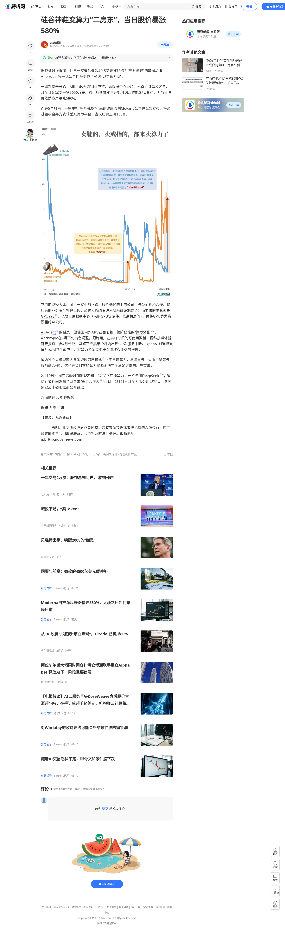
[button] (233, 34)
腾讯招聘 (123, 907)
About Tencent (61, 907)
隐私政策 (88, 907)
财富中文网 (47, 557)
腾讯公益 (135, 907)
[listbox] (107, 621)
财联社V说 (60, 713)
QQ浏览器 (147, 907)
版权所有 (112, 923)
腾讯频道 (160, 907)
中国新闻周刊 (49, 525)
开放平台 (99, 907)
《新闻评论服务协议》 (93, 789)
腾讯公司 (102, 923)
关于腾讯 (46, 907)
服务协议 (76, 907)
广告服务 (111, 907)
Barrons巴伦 (61, 588)
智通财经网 (47, 682)
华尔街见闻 (47, 650)
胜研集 (45, 494)
